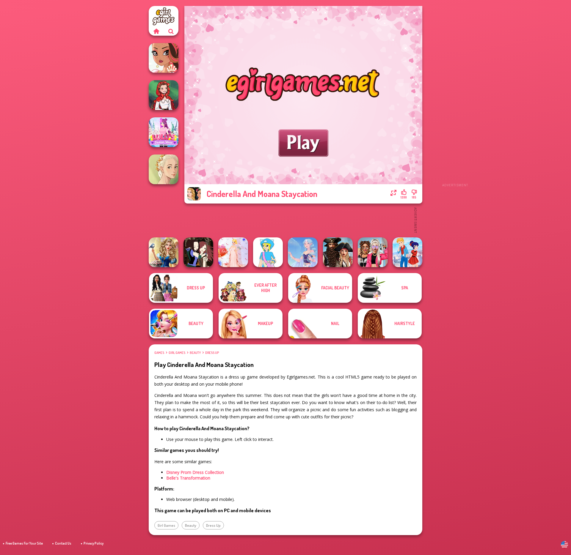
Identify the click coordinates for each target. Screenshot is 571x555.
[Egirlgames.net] (156, 31)
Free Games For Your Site (24, 543)
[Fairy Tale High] (163, 58)
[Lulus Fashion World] (163, 132)
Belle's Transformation (188, 478)
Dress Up (212, 353)
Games (159, 353)
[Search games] (171, 31)
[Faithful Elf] (303, 252)
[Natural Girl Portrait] (163, 169)
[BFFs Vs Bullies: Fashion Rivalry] (373, 252)
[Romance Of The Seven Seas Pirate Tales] (338, 252)
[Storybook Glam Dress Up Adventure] (163, 252)
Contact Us (63, 543)
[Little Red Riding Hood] (163, 95)
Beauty (195, 353)
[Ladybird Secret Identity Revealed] (407, 252)
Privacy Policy (93, 543)
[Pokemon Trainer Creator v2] (268, 252)
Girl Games (177, 353)
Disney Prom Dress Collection (195, 472)
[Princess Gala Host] (233, 252)
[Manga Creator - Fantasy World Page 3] (198, 252)
